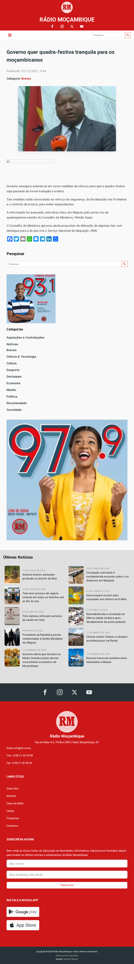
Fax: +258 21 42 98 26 (19, 763)
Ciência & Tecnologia (21, 356)
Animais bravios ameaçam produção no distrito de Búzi (39, 576)
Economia (13, 383)
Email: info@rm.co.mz (19, 748)
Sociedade (14, 410)
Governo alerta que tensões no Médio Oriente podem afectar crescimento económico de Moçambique (41, 660)
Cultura (12, 363)
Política (12, 396)
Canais (10, 810)
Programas (13, 818)
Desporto (13, 370)
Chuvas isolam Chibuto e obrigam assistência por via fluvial (106, 638)
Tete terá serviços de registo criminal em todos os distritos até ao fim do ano (43, 597)
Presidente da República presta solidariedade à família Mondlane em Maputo (42, 638)
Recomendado (17, 403)
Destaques (14, 376)
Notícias (12, 344)
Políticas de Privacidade (67, 955)
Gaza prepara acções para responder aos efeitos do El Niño (106, 597)
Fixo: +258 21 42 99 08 (20, 755)
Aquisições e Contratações (25, 337)
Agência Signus (70, 959)
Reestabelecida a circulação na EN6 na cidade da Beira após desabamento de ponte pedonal (105, 618)
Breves (26, 78)
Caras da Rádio (15, 803)
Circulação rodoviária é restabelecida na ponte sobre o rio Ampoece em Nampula (107, 576)
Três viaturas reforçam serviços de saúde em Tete (42, 618)
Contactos (12, 825)
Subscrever (67, 885)
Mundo (11, 390)
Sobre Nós (13, 788)
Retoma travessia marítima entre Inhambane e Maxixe (106, 660)
